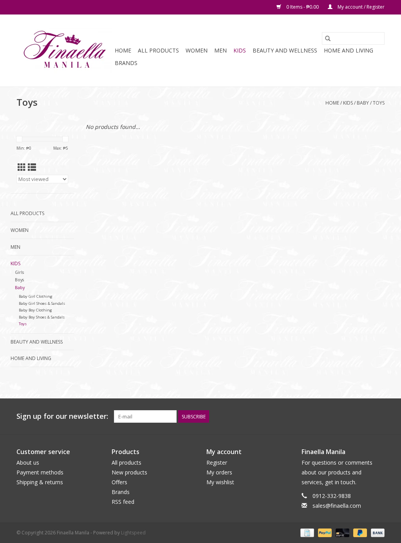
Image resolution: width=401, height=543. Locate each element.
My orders (219, 472)
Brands (126, 63)
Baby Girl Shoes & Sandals (42, 303)
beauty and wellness (285, 50)
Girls (19, 272)
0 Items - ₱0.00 (302, 7)
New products (129, 472)
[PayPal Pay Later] (359, 532)
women (197, 50)
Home (123, 50)
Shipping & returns (39, 482)
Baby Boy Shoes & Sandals (42, 317)
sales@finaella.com (336, 505)
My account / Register (360, 7)
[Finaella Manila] (64, 50)
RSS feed (123, 501)
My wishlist (220, 482)
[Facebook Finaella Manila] (364, 416)
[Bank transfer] (376, 532)
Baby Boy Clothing (35, 310)
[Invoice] (306, 532)
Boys (19, 279)
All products (126, 462)
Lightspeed (133, 532)
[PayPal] (324, 532)
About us (27, 462)
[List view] (32, 167)
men (220, 50)
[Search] (328, 38)
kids (239, 50)
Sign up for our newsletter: (62, 416)
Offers (119, 482)
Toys (379, 103)
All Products (158, 50)
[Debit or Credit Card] (341, 532)
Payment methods (39, 472)
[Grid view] (22, 167)
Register (216, 462)
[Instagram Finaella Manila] (378, 416)
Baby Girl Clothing (35, 296)
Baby (363, 103)
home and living (348, 50)
